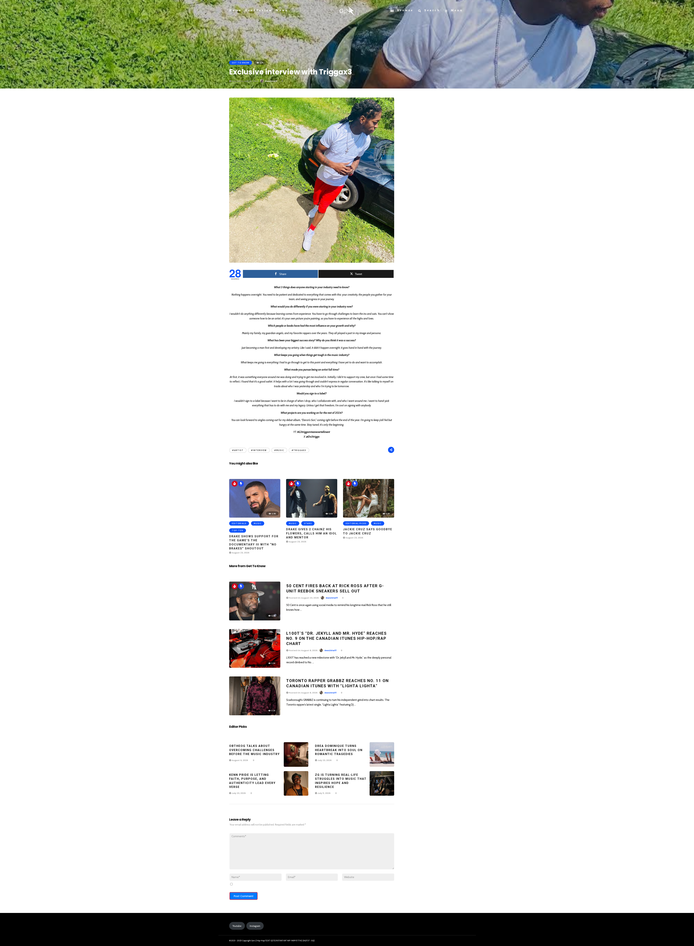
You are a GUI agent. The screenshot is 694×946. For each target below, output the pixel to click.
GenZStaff (271, 81)
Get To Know (240, 62)
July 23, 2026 (324, 760)
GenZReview (258, 10)
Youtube (237, 925)
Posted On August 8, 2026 (302, 650)
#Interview (259, 450)
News (282, 10)
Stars (308, 523)
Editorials (239, 523)
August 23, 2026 (240, 552)
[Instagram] (454, 941)
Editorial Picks (356, 523)
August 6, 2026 (239, 760)
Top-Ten (237, 530)
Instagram (255, 925)
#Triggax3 (299, 450)
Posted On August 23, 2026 (303, 597)
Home (235, 10)
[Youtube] (460, 941)
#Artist (237, 450)
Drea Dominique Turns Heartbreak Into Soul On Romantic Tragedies (339, 750)
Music (258, 523)
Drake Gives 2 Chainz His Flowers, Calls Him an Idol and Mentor (311, 533)
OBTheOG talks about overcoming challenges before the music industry (254, 750)
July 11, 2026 (323, 793)
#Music (279, 450)
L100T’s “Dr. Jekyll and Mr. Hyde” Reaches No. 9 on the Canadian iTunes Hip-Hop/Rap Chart (336, 638)
